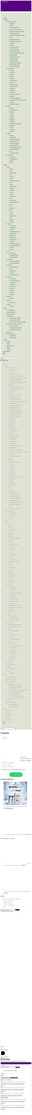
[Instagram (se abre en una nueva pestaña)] (4, 8)
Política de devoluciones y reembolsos (12, 899)
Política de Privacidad (8, 900)
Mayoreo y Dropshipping (9, 904)
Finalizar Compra (14, 1077)
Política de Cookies (8, 902)
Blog (5, 906)
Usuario (5, 738)
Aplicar (17, 1067)
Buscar (17, 909)
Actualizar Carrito (5, 1077)
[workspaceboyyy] (9, 754)
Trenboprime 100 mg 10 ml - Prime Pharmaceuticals (12, 1107)
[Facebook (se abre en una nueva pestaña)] (4, 6)
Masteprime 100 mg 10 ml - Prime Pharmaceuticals (12, 1089)
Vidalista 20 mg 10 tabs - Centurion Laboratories (11, 1095)
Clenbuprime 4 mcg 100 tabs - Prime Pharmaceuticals (13, 1101)
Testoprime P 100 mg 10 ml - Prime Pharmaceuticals (12, 1083)
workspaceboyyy (23, 756)
